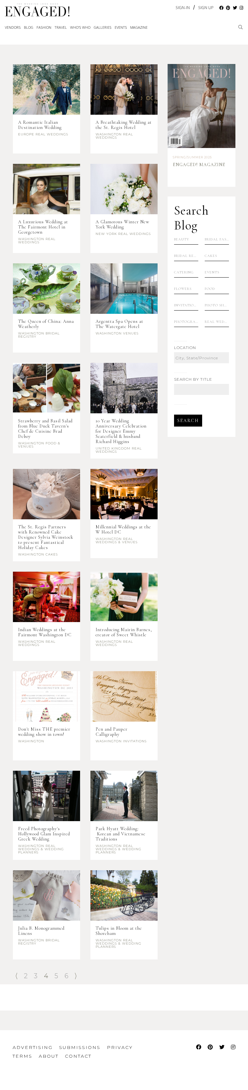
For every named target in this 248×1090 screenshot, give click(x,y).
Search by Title (193, 379)
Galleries (102, 27)
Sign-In (183, 7)
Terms (22, 1056)
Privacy (120, 1047)
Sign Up (205, 8)
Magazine (139, 27)
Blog (28, 27)
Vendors (13, 27)
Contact (78, 1056)
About (48, 1056)
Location (185, 348)
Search (188, 420)
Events (121, 27)
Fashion (43, 27)
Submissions (79, 1047)
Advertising (33, 1047)
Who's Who (80, 27)
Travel (61, 27)
